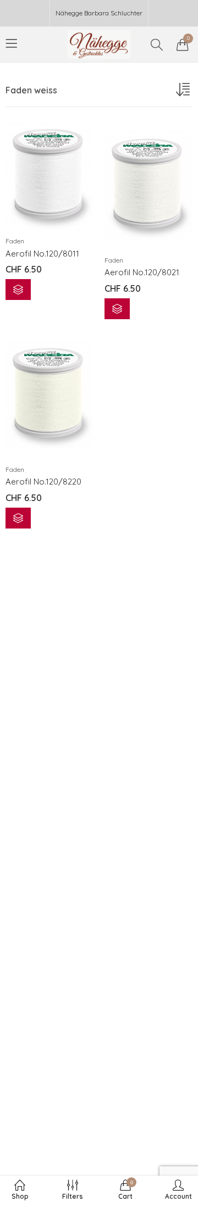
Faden (15, 241)
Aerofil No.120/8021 (142, 272)
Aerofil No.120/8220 (43, 481)
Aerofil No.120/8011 (42, 253)
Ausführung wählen (18, 289)
